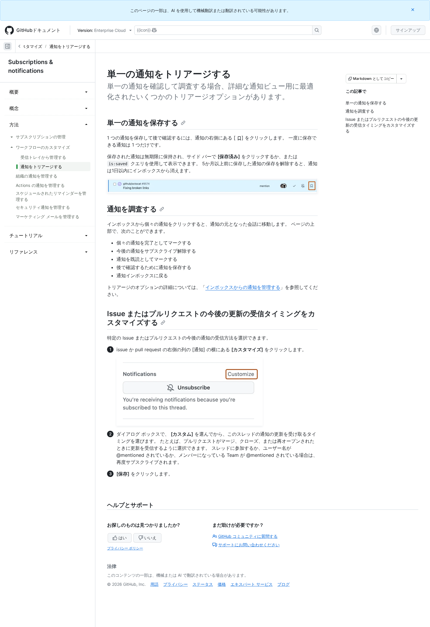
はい (122, 537)
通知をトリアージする (69, 46)
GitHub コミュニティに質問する (248, 536)
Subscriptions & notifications (30, 66)
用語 (154, 584)
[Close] (413, 9)
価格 (222, 584)
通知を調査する (132, 209)
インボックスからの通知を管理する (242, 287)
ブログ (283, 584)
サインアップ (408, 29)
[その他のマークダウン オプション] (401, 78)
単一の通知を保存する (142, 122)
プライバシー (175, 584)
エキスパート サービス (252, 584)
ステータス (202, 584)
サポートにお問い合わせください (249, 544)
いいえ (150, 537)
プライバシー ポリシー (125, 548)
